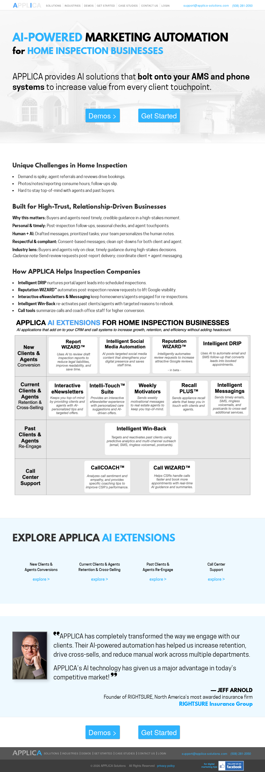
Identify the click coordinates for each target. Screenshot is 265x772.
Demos (89, 5)
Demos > (102, 115)
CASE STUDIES (128, 5)
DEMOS (86, 753)
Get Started (106, 5)
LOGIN (165, 5)
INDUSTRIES (73, 5)
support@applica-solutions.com (206, 5)
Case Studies (125, 753)
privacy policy (166, 766)
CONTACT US (149, 5)
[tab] (41, 571)
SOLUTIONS (53, 5)
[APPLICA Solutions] (27, 5)
